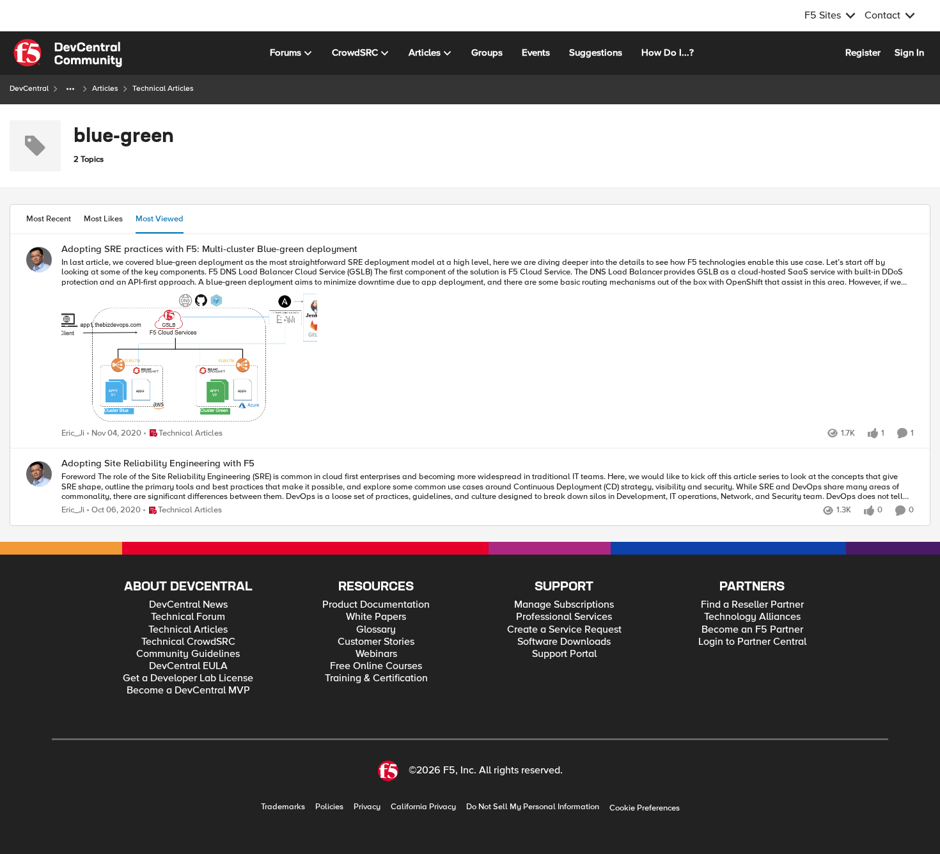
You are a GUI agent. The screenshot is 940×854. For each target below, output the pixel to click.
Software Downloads (564, 642)
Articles (105, 88)
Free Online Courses (376, 666)
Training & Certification (376, 678)
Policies (329, 807)
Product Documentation (376, 605)
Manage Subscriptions (564, 605)
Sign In (909, 52)
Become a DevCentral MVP (188, 690)
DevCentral (29, 88)
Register (863, 52)
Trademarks (283, 807)
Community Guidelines (188, 654)
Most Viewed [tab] (160, 219)
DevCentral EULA (188, 666)
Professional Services (564, 617)
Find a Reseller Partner (752, 605)
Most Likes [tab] (103, 219)
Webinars (376, 654)
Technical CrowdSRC (188, 642)
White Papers (376, 617)
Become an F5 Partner (752, 630)
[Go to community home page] (68, 53)
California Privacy (423, 807)
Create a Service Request (564, 630)
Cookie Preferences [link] (644, 808)
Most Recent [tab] (48, 219)
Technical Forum (188, 617)
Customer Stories (376, 642)
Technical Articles (188, 630)
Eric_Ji (72, 433)
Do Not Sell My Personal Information (532, 807)
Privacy (367, 807)
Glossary (376, 630)
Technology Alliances (752, 617)
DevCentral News (188, 605)
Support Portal (564, 654)
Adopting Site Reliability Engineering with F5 (158, 463)
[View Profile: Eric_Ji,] (39, 260)
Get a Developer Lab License (188, 678)
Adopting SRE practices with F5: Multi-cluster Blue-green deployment (209, 249)
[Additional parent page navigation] (70, 89)
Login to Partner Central (752, 642)
